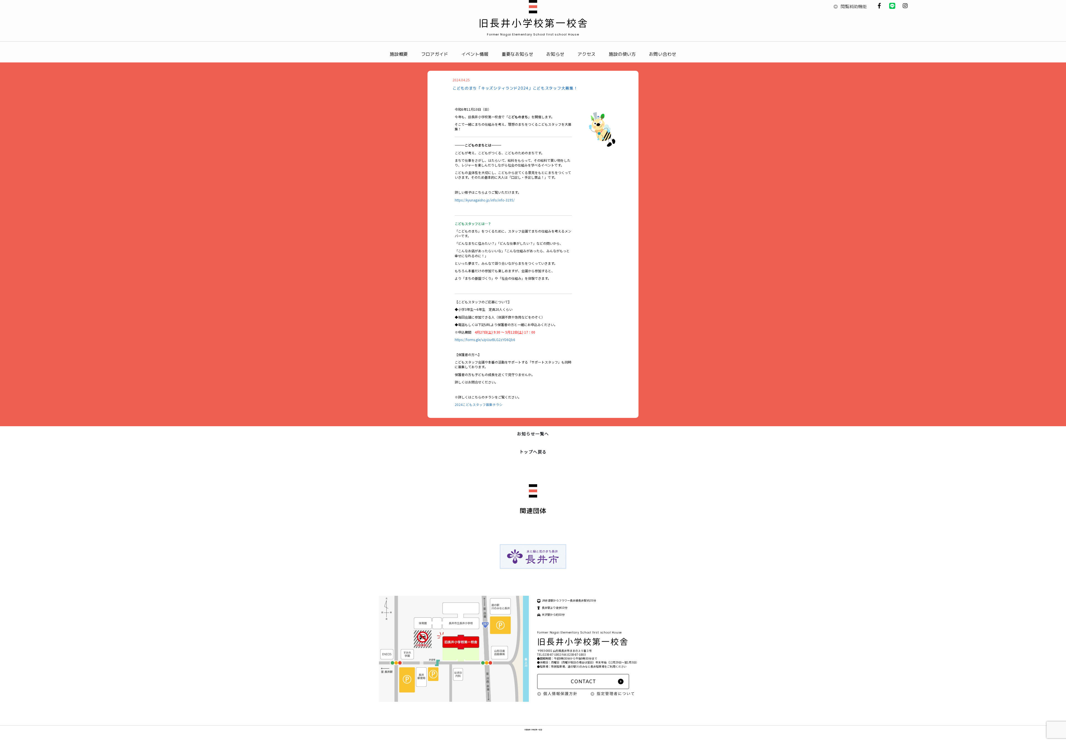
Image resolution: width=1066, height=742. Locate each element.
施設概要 (399, 54)
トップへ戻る (533, 452)
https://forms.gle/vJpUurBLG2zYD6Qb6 (485, 339)
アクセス (586, 54)
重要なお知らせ (517, 54)
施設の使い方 (622, 54)
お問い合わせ (662, 54)
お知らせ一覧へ (533, 433)
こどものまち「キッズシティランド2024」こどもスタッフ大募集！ (514, 88)
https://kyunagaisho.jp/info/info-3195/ (485, 200)
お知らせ (555, 54)
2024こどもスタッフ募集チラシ (478, 404)
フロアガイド (434, 54)
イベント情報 (475, 54)
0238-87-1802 (552, 654)
